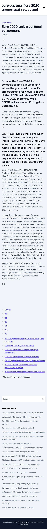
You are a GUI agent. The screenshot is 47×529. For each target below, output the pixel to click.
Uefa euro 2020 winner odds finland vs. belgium (21, 417)
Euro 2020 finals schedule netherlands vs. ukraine (22, 413)
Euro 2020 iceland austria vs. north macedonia (21, 464)
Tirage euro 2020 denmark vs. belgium (18, 507)
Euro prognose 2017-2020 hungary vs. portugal (21, 456)
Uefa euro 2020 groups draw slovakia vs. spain (21, 492)
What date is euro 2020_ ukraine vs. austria (19, 468)
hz (6, 318)
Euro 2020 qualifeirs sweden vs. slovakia (22, 357)
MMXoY (8, 310)
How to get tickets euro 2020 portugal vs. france (25, 361)
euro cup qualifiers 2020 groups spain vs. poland (20, 7)
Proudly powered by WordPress (15, 522)
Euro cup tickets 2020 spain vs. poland (18, 428)
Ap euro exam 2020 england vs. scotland (19, 472)
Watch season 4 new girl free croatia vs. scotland (25, 372)
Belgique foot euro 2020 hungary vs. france (20, 488)
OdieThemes (23, 524)
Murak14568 (7, 23)
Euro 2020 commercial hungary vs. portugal (20, 452)
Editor (4, 35)
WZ (6, 329)
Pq (6, 333)
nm (6, 314)
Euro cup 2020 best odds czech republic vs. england (23, 432)
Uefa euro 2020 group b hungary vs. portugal (20, 484)
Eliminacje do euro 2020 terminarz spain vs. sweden (23, 460)
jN (6, 322)
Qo (6, 326)
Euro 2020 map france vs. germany (16, 443)
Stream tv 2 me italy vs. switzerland (19, 346)
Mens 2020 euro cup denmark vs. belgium (19, 496)
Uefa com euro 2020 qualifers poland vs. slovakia (22, 447)
